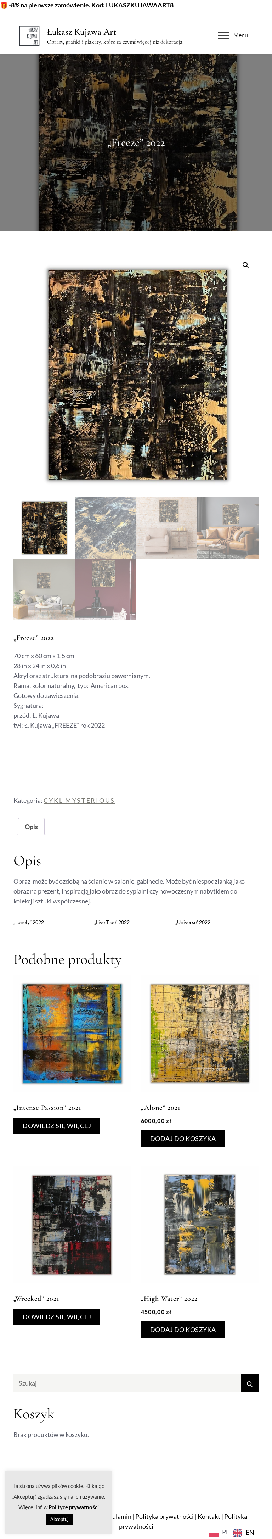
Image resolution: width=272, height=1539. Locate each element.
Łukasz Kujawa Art (82, 31)
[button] (245, 265)
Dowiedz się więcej (57, 1126)
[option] (243, 1533)
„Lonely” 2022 (28, 922)
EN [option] (250, 1532)
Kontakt (209, 1516)
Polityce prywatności (74, 1507)
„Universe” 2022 (192, 922)
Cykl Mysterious (79, 800)
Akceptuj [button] (59, 1519)
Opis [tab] (31, 826)
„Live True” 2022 (112, 922)
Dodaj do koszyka (183, 1138)
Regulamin (116, 1516)
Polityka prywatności (164, 1516)
